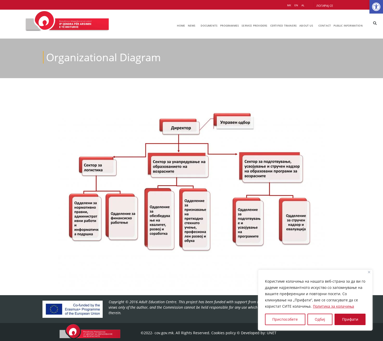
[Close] (369, 272)
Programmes (229, 25)
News (192, 25)
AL (302, 5)
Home (181, 25)
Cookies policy (223, 332)
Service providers (254, 25)
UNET (271, 332)
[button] (376, 7)
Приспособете (285, 319)
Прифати (350, 319)
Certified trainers (283, 25)
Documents (209, 25)
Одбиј (320, 319)
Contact (324, 25)
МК (289, 5)
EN (296, 5)
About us (306, 25)
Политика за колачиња (333, 306)
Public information (348, 25)
